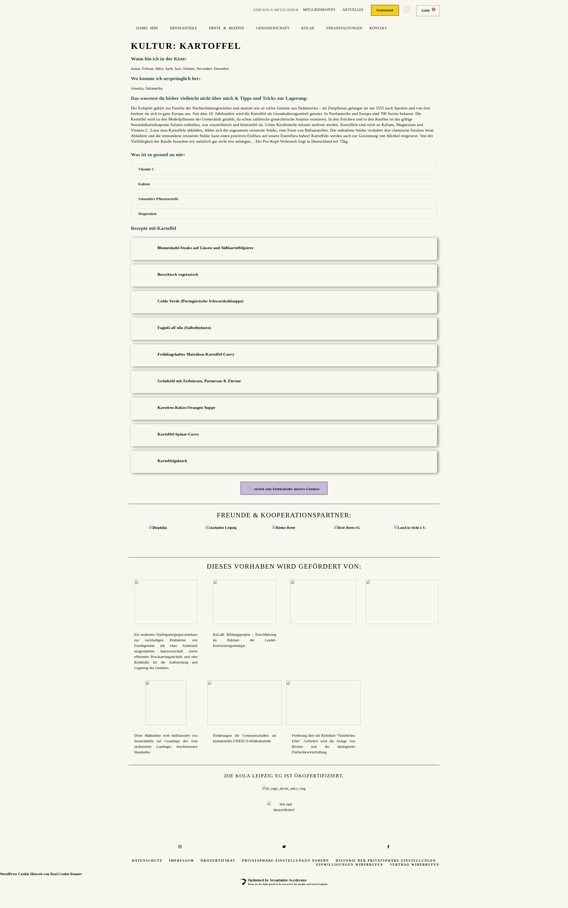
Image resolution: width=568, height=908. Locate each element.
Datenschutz (147, 860)
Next (445, 536)
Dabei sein (147, 28)
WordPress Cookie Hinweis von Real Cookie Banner (41, 874)
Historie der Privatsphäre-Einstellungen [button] (386, 860)
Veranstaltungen (344, 28)
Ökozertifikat (218, 860)
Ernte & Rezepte (226, 28)
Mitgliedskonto (319, 10)
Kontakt (378, 28)
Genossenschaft (272, 28)
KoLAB (307, 28)
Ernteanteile (183, 28)
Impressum (181, 860)
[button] (407, 9)
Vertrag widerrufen (414, 864)
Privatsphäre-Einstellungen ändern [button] (285, 860)
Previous (123, 536)
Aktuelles (352, 10)
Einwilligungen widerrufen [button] (349, 864)
